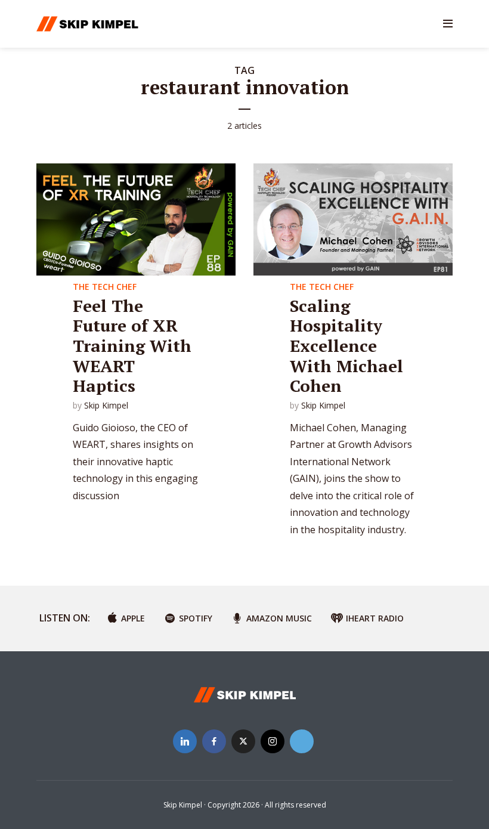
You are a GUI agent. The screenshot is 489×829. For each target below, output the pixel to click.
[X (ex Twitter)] (243, 741)
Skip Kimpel (106, 405)
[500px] (302, 741)
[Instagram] (272, 741)
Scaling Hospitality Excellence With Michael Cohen (346, 346)
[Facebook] (214, 741)
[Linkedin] (185, 741)
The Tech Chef (105, 286)
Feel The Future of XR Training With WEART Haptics (132, 346)
